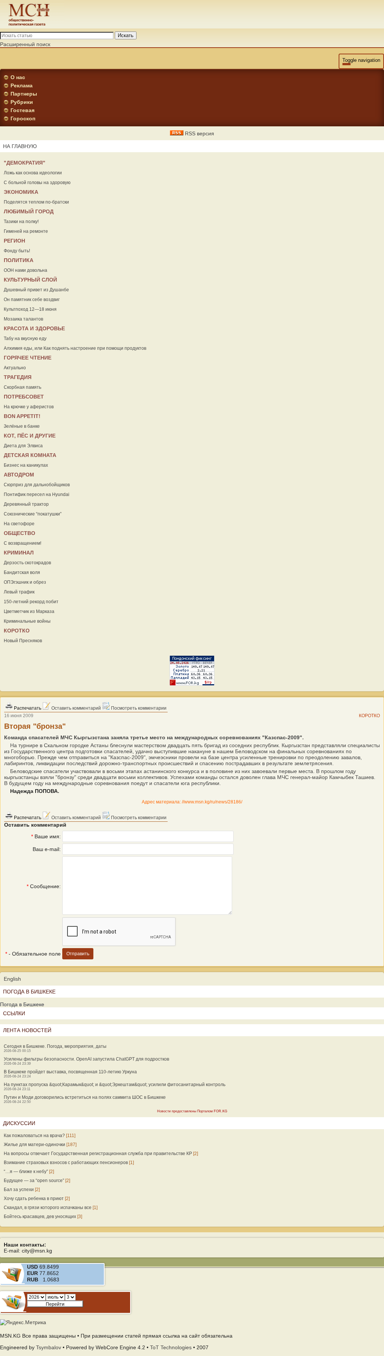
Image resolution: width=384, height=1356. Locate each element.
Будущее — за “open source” (34, 1180)
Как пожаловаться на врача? (34, 1135)
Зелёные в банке (22, 426)
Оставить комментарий (75, 708)
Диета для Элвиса (23, 445)
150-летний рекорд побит (31, 601)
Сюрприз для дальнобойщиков (37, 484)
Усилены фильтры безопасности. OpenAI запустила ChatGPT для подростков (86, 1059)
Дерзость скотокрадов (27, 562)
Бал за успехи (19, 1189)
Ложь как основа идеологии (33, 172)
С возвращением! (22, 543)
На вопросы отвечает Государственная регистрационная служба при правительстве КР (98, 1153)
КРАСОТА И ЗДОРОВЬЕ (34, 328)
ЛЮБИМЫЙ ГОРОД (29, 211)
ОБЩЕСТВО (19, 533)
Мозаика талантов (23, 319)
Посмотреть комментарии (138, 708)
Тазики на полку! (21, 221)
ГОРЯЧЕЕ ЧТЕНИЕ (27, 358)
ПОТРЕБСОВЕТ (24, 397)
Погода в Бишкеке (22, 1004)
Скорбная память (22, 387)
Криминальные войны (27, 621)
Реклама (21, 85)
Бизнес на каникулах (26, 465)
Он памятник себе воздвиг (32, 299)
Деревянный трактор (26, 504)
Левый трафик (19, 592)
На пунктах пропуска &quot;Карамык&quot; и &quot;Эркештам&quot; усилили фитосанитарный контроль (114, 1084)
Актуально (15, 367)
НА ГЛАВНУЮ (20, 146)
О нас (17, 77)
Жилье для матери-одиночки (34, 1144)
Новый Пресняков (23, 640)
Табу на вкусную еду (25, 338)
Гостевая (22, 110)
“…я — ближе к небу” (26, 1171)
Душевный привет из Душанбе (36, 289)
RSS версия (198, 133)
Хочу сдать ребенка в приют (34, 1198)
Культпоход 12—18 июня (30, 309)
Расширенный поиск (25, 44)
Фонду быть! (17, 250)
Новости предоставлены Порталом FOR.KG (192, 1111)
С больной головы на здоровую (37, 182)
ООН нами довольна (25, 270)
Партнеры (23, 94)
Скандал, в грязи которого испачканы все (48, 1207)
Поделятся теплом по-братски (36, 202)
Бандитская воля (22, 572)
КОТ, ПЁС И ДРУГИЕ (30, 436)
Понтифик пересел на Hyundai (36, 494)
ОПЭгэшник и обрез (25, 582)
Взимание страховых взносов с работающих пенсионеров (66, 1162)
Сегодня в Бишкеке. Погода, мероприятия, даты (55, 1046)
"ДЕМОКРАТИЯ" (24, 163)
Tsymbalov (48, 1347)
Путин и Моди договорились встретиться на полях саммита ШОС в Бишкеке (85, 1097)
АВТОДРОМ (19, 475)
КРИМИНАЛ (19, 553)
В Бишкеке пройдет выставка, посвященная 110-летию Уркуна (70, 1071)
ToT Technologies (171, 1347)
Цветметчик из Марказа (29, 611)
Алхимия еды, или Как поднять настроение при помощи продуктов (75, 348)
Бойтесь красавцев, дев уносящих (40, 1216)
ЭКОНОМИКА (21, 192)
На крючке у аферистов (29, 406)
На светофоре (19, 523)
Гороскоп (22, 118)
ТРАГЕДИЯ (18, 377)
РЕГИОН (14, 241)
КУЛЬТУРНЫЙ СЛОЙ (30, 280)
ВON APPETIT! (22, 416)
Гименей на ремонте (26, 231)
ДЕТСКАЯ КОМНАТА (30, 455)
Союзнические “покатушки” (33, 514)
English (12, 979)
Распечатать (27, 708)
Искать (126, 35)
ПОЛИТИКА (18, 260)
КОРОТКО (17, 631)
